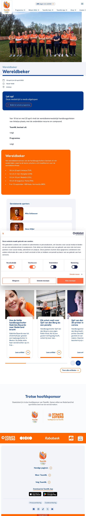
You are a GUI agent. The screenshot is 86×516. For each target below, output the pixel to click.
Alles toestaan (70, 281)
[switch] (32, 267)
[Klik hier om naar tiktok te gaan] (43, 509)
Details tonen (74, 274)
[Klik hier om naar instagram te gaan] (38, 509)
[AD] (71, 438)
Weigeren (15, 281)
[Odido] (26, 438)
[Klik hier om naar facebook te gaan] (33, 509)
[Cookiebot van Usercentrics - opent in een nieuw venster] (74, 233)
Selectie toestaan (43, 281)
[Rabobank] (52, 438)
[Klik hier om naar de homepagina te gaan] (6, 7)
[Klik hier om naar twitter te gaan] (47, 509)
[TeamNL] (35, 416)
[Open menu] (82, 3)
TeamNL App (61, 10)
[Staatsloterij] (8, 438)
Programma (19, 10)
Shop (72, 10)
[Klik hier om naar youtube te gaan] (52, 509)
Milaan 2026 (33, 10)
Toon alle (69, 370)
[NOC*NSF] (80, 438)
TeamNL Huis (46, 10)
